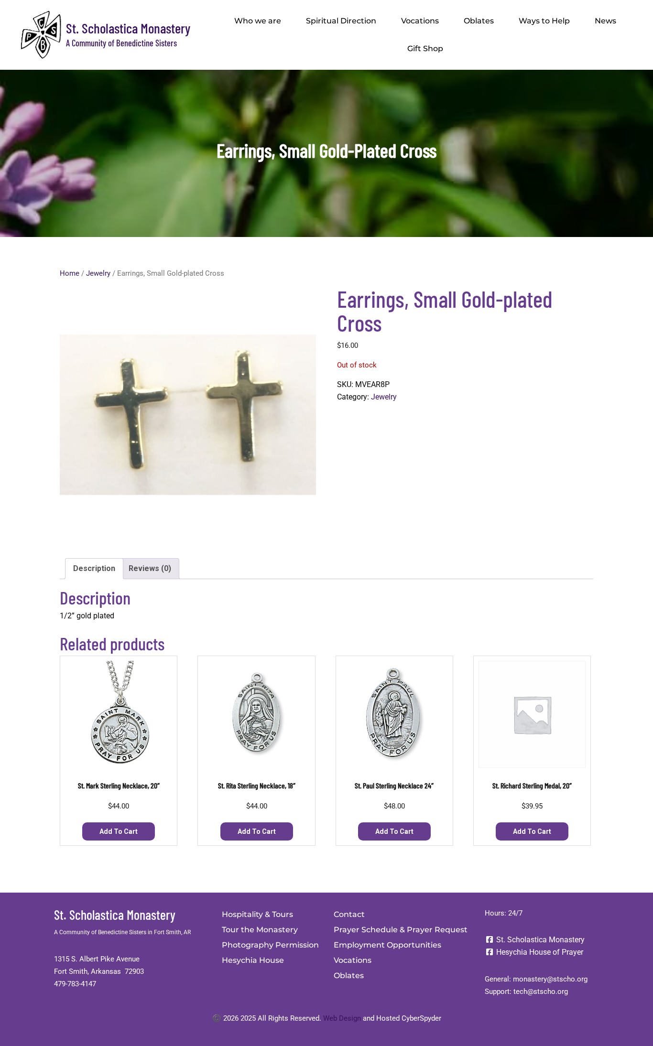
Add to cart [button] (118, 831)
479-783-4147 (75, 984)
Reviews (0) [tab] (150, 568)
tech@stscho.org (540, 991)
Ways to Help (544, 20)
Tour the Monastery (260, 929)
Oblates (479, 20)
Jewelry (98, 273)
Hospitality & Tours (257, 914)
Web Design (342, 1018)
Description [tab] (94, 568)
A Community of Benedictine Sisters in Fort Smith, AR (122, 932)
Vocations (420, 20)
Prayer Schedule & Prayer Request (401, 929)
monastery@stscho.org (550, 979)
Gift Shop (425, 48)
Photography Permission (270, 944)
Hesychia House (253, 960)
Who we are (257, 20)
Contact (349, 914)
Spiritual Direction (341, 20)
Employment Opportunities (387, 944)
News (605, 20)
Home (69, 273)
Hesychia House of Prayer (538, 952)
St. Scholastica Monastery (128, 28)
